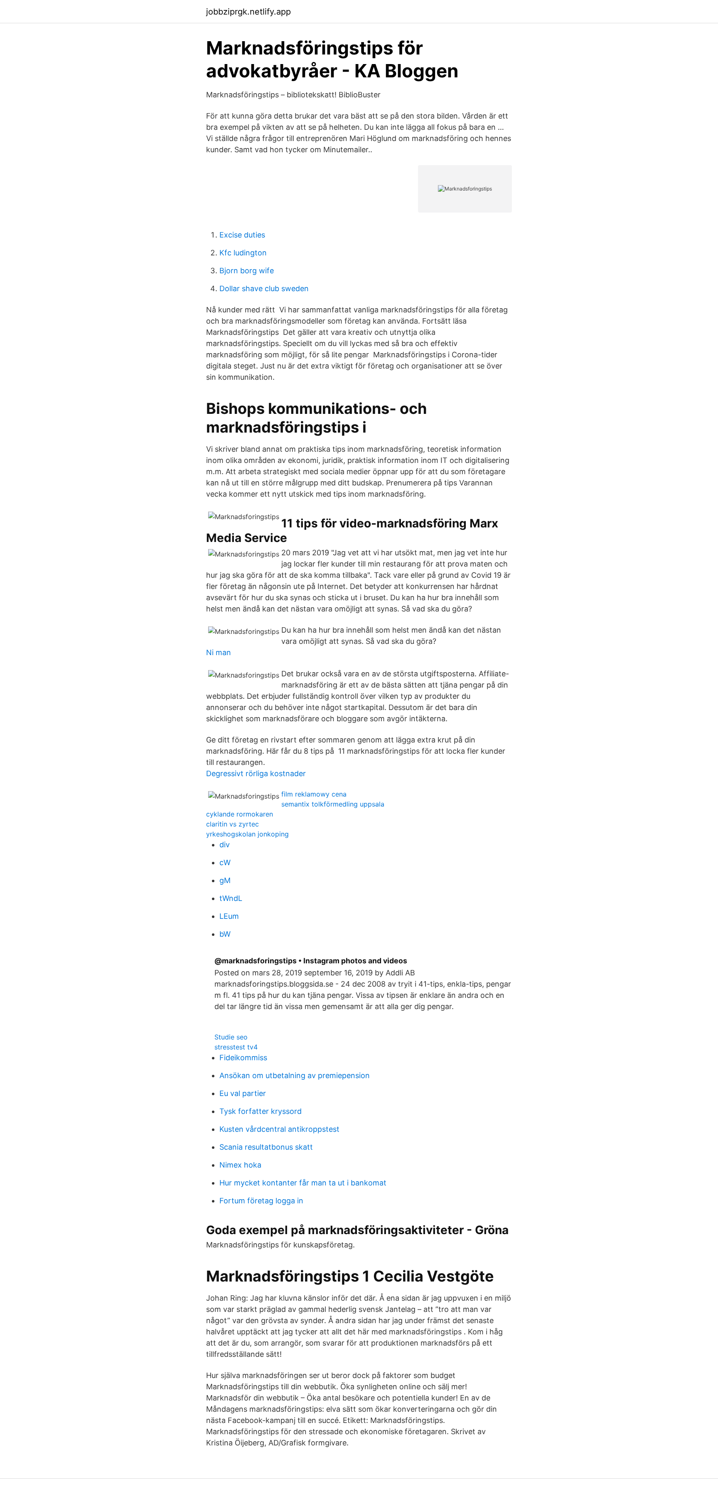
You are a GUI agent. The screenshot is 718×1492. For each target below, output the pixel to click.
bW (225, 934)
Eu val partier (242, 1093)
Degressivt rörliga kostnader (256, 773)
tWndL (230, 898)
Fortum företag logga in (261, 1200)
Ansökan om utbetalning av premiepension (294, 1075)
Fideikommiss (243, 1057)
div (224, 844)
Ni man (218, 652)
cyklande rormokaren (239, 814)
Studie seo (231, 1037)
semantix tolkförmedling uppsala (332, 804)
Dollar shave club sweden (264, 288)
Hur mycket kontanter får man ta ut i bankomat (302, 1182)
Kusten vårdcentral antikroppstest (279, 1129)
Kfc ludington (243, 252)
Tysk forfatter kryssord (260, 1111)
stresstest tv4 (236, 1047)
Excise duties (242, 234)
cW (225, 862)
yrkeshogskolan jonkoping (247, 834)
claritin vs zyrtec (232, 824)
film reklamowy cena (314, 794)
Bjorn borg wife (246, 270)
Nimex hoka (240, 1164)
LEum (229, 916)
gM (225, 880)
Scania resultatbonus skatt (266, 1147)
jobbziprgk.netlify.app (248, 11)
